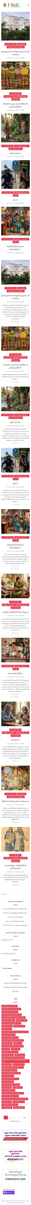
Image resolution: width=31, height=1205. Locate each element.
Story (7, 1087)
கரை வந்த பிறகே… (15, 673)
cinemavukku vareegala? (13, 1017)
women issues (10, 1104)
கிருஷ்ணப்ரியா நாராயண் (22, 192)
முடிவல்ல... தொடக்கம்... (21, 239)
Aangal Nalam (9, 1006)
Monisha (8, 1054)
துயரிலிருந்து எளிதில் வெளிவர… (19, 913)
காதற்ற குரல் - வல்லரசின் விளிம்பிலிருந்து (15, 96)
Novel (7, 1064)
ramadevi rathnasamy (13, 1067)
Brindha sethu (10, 1011)
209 (24, 1117)
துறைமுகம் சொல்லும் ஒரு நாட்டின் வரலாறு (15, 983)
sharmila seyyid (10, 1079)
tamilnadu (8, 1090)
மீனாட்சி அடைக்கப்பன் (15, 148)
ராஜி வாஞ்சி (16, 99)
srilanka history (11, 1084)
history (19, 1026)
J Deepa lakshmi (10, 1037)
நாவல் (15, 195)
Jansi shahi (8, 1034)
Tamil (18, 1087)
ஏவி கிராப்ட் (15, 740)
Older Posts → (16, 1121)
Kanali (7, 1043)
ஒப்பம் (15, 199)
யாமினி (16, 242)
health (7, 1026)
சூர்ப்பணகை (15, 153)
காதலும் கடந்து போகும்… (21, 925)
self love (8, 1076)
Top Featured (11, 44)
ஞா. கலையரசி (15, 607)
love (16, 1049)
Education (8, 1020)
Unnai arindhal (10, 1096)
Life (6, 1049)
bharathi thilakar (11, 1009)
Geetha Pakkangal (11, 1023)
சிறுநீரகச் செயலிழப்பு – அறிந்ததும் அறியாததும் (15, 604)
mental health (10, 1052)
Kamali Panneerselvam (12, 1040)
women (19, 1101)
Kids (18, 1043)
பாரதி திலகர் (22, 44)
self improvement (11, 1073)
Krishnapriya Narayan (12, 1046)
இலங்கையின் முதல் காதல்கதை (15, 801)
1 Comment (16, 568)
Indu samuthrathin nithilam (15, 1032)
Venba (7, 1101)
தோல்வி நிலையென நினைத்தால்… (18, 908)
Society (8, 1081)
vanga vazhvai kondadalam (15, 1099)
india (7, 1029)
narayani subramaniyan (13, 1057)
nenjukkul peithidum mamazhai (14, 1061)
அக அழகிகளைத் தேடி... (21, 146)
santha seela (9, 1070)
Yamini (7, 1107)
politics (19, 1064)
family (22, 1020)
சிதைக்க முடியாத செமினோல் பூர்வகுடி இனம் (15, 987)
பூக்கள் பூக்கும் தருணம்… (18, 921)
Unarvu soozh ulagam (13, 1093)
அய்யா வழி (19, 1107)
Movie (20, 1054)
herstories (11, 58)
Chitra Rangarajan (11, 1014)
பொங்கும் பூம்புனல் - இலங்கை (15, 47)
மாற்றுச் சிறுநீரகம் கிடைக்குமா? (15, 612)
